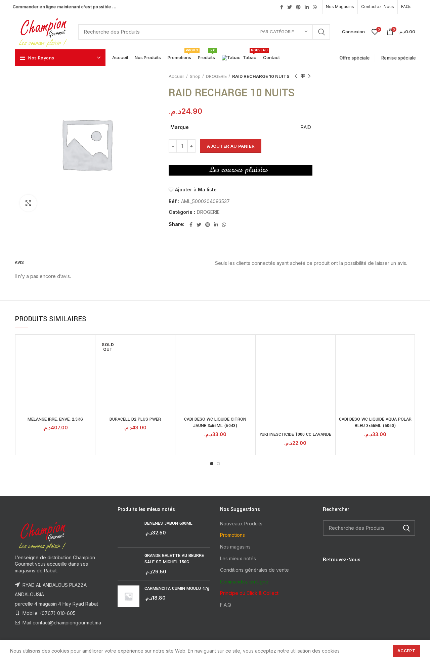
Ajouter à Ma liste (196, 189)
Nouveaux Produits (241, 523)
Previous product (296, 76)
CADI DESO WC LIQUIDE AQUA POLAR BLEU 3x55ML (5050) (375, 422)
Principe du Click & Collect (249, 593)
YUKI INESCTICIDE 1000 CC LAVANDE (295, 434)
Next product (309, 76)
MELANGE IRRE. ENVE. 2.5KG (55, 419)
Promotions (232, 535)
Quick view (88, 347)
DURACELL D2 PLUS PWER (135, 419)
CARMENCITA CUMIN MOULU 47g (176, 588)
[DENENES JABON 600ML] (128, 531)
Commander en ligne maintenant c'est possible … (64, 6)
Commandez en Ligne (244, 581)
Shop (195, 76)
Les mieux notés (238, 558)
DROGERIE (216, 76)
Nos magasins (235, 547)
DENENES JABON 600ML (168, 523)
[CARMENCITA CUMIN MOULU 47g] (128, 596)
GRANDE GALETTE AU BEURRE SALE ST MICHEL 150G (174, 559)
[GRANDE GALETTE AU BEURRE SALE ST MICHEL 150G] (128, 564)
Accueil (176, 76)
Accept (406, 650)
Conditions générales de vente (254, 570)
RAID (306, 127)
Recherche (321, 32)
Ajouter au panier (231, 146)
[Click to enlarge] (28, 203)
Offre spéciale (355, 57)
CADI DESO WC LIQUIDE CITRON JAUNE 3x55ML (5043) (215, 422)
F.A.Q (225, 605)
